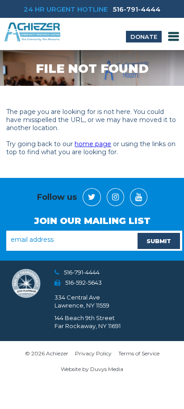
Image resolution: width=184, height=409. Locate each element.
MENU (174, 36)
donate (143, 36)
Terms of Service (138, 353)
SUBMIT (158, 241)
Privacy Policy (93, 353)
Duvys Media (106, 369)
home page (93, 144)
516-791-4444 (136, 9)
